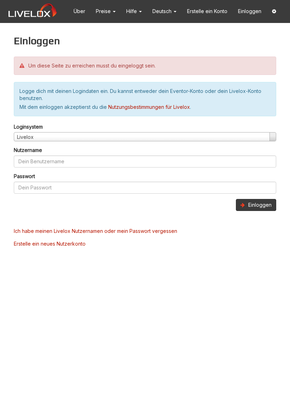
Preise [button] (104, 11)
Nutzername (28, 150)
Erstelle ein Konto (207, 11)
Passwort (24, 176)
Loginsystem (28, 127)
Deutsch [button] (162, 11)
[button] (274, 11)
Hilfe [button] (132, 11)
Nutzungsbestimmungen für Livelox (149, 107)
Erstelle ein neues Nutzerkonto (50, 244)
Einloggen (249, 11)
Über (79, 11)
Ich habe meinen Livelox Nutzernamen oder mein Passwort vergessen (95, 231)
